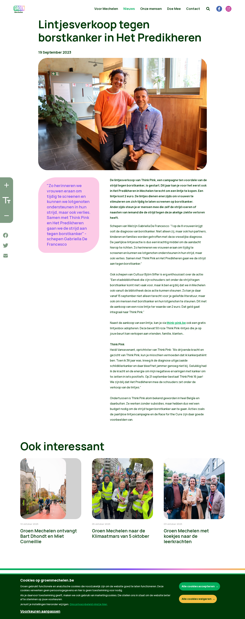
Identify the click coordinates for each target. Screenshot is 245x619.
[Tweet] (5, 245)
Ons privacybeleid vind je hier (88, 604)
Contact (193, 8)
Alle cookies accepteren (198, 586)
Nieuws (129, 8)
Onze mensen (151, 8)
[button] (208, 9)
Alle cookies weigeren (196, 599)
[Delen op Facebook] (5, 235)
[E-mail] (5, 255)
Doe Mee (174, 8)
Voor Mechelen (106, 8)
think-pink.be (176, 323)
